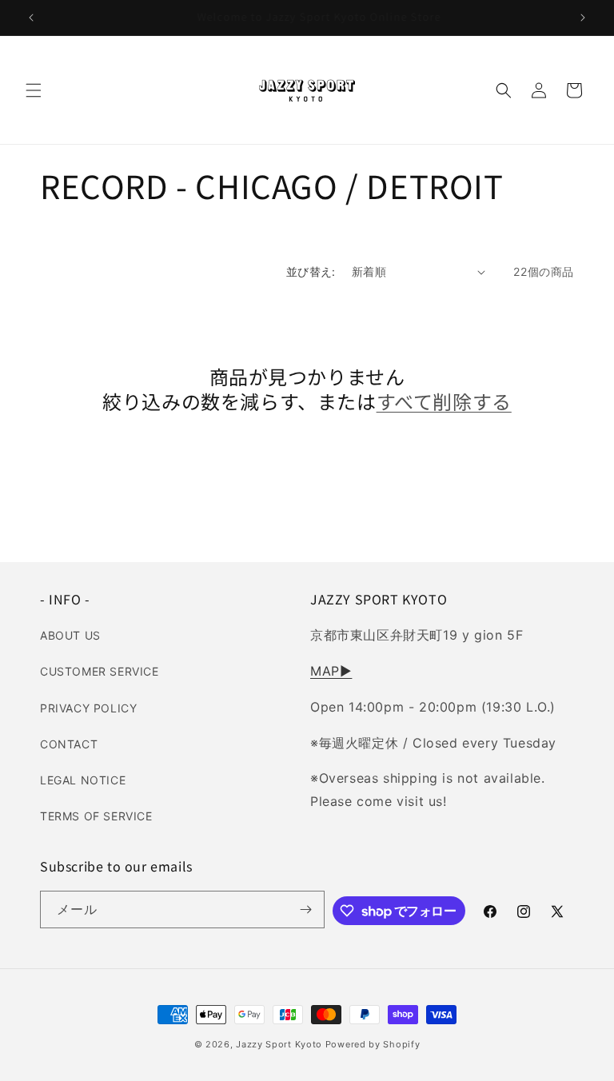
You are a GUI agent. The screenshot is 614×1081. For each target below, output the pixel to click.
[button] (33, 90)
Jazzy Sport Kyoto (279, 1044)
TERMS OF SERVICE (96, 816)
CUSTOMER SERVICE (99, 671)
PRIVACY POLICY (88, 708)
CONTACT (69, 744)
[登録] (306, 909)
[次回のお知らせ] (582, 17)
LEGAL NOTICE (83, 780)
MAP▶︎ (331, 671)
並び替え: (311, 271)
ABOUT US (70, 635)
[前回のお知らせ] (31, 17)
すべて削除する (444, 401)
